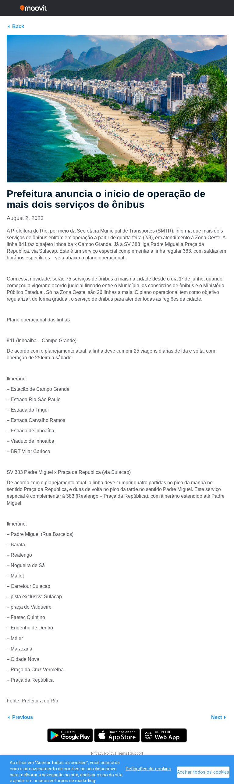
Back (18, 26)
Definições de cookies (148, 768)
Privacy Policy (102, 753)
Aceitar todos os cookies (203, 772)
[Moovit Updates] (117, 8)
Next (216, 717)
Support (136, 753)
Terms (122, 753)
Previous (22, 717)
